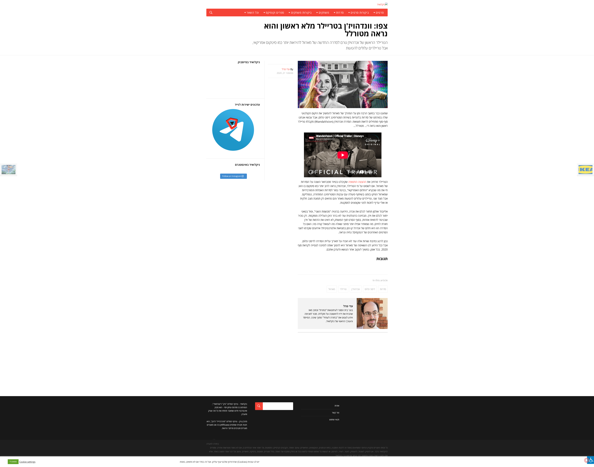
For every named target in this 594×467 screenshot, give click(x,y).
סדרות (340, 12)
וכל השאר (253, 12)
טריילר (343, 289)
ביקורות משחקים (301, 12)
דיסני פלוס (370, 289)
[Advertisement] (343, 357)
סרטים (380, 12)
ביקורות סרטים (360, 12)
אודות (337, 405)
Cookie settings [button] (27, 461)
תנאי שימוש (334, 419)
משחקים (324, 12)
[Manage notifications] (586, 460)
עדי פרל (348, 306)
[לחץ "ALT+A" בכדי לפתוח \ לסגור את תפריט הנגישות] (590, 460)
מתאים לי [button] (13, 461)
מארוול (331, 289)
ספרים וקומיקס (275, 12)
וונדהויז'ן (355, 289)
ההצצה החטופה (357, 182)
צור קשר (335, 412)
